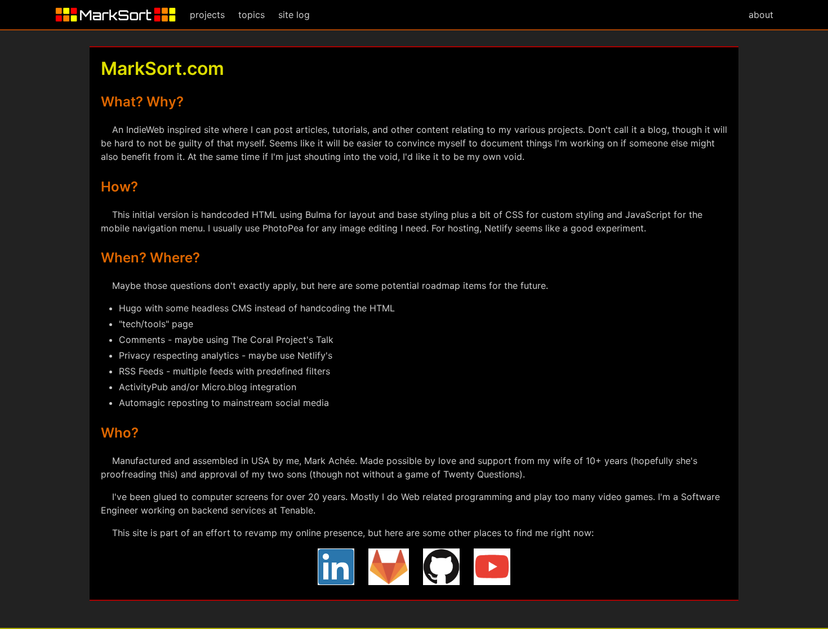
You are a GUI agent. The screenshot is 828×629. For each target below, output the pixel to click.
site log (294, 14)
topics (251, 14)
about (761, 14)
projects (207, 14)
